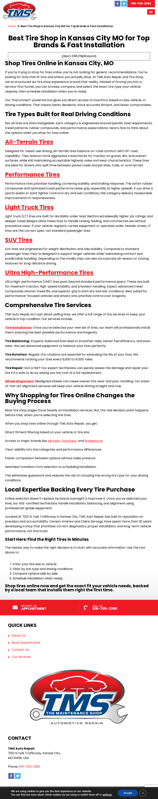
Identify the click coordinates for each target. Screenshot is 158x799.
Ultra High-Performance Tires (49, 272)
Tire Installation (18, 327)
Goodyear (69, 441)
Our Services (21, 657)
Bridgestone (94, 441)
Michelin (54, 441)
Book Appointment (26, 643)
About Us (18, 635)
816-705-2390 (141, 3)
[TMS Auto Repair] (20, 4)
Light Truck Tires (29, 207)
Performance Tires (32, 174)
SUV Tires (19, 240)
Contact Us (20, 650)
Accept (128, 793)
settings (107, 795)
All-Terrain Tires (29, 142)
